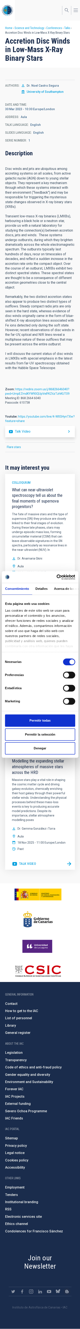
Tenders (11, 1195)
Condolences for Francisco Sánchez (34, 1231)
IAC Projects (15, 1096)
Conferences (54, 28)
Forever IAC (14, 1089)
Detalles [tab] (41, 588)
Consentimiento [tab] (17, 588)
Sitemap (11, 1138)
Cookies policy (16, 1160)
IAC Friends (14, 1118)
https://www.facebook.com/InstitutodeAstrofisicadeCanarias (22, 1291)
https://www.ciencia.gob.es (38, 894)
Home (8, 28)
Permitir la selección (40, 734)
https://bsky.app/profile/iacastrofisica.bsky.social (58, 1291)
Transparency (16, 1060)
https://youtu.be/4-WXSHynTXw (40, 431)
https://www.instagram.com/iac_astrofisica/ (31, 1291)
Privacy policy (16, 1146)
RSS (8, 1209)
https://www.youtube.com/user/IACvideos (49, 1291)
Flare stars (14, 447)
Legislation (14, 1053)
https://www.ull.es (38, 946)
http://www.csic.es (38, 971)
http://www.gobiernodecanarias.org (38, 919)
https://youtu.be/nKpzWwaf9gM (24, 864)
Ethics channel (16, 1224)
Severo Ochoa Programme (26, 1111)
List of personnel (18, 1018)
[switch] (69, 675)
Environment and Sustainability (29, 1082)
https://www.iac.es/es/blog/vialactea (67, 1291)
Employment (15, 1187)
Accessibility (15, 1167)
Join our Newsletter (40, 1262)
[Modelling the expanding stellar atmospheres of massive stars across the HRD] (69, 864)
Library (10, 1025)
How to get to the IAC (21, 1011)
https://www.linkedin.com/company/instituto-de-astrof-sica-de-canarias (40, 1291)
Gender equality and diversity (27, 1075)
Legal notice (15, 1153)
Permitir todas (40, 720)
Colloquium (21, 482)
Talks (67, 28)
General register (18, 1033)
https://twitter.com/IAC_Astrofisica (13, 1291)
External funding (18, 1104)
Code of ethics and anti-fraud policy (33, 1067)
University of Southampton (45, 91)
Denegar (40, 748)
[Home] (7, 10)
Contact (11, 1004)
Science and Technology (29, 28)
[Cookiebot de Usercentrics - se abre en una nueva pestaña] (57, 577)
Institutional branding (21, 1202)
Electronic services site (23, 1217)
